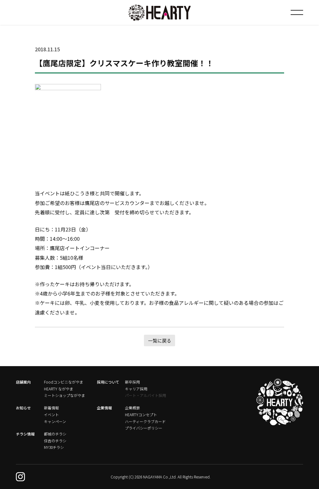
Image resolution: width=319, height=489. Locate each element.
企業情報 (104, 407)
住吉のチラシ (55, 440)
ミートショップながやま (64, 395)
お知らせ (23, 407)
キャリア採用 (136, 388)
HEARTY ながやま (58, 388)
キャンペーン (55, 421)
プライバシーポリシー (143, 428)
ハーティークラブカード (145, 421)
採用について (108, 381)
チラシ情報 (25, 433)
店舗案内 (23, 381)
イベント (51, 414)
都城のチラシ (55, 433)
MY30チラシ (54, 447)
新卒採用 (132, 381)
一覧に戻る (159, 340)
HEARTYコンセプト (141, 414)
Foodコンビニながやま (63, 381)
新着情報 (51, 407)
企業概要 (132, 407)
